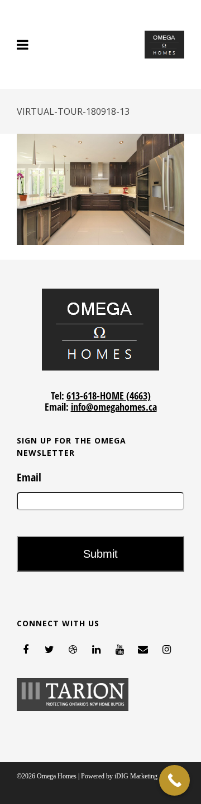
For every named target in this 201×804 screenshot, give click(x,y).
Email (29, 477)
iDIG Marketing (135, 776)
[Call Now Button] (174, 780)
